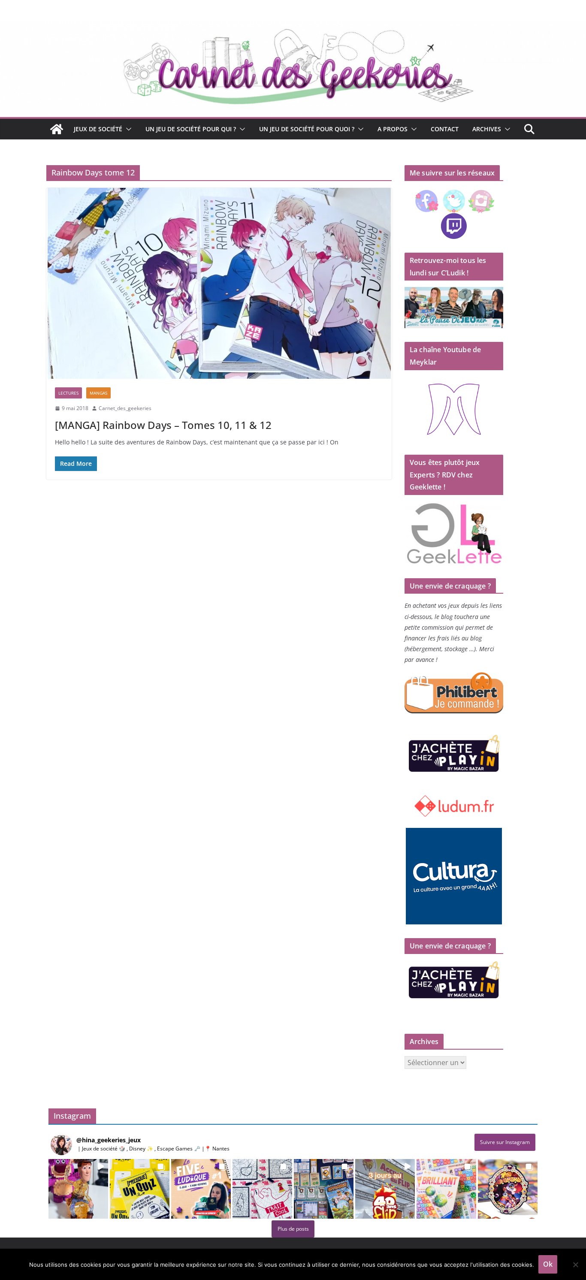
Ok (548, 1264)
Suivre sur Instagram (505, 1142)
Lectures (68, 393)
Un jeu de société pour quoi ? (306, 129)
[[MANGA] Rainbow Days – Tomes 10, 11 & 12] (219, 283)
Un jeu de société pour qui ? (190, 129)
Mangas (98, 393)
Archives (486, 129)
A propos (393, 129)
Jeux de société (98, 129)
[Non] (575, 1264)
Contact (445, 129)
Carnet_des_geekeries (125, 408)
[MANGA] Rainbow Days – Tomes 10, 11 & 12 (163, 425)
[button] (127, 129)
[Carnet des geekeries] (293, 26)
